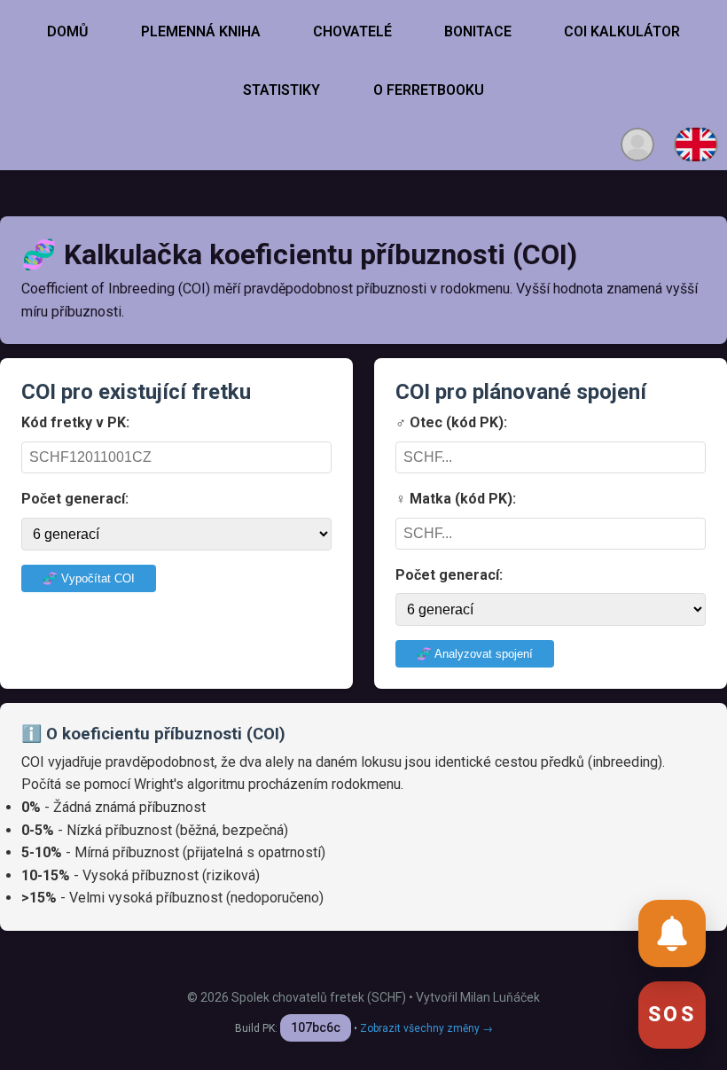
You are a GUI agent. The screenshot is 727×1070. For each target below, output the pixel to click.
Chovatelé (352, 31)
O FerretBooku (428, 90)
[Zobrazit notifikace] (672, 933)
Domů (68, 31)
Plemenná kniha (201, 31)
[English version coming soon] (696, 144)
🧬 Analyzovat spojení (475, 653)
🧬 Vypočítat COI (89, 578)
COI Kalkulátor (622, 31)
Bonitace (478, 31)
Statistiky (281, 90)
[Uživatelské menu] (637, 144)
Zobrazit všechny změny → (426, 1028)
